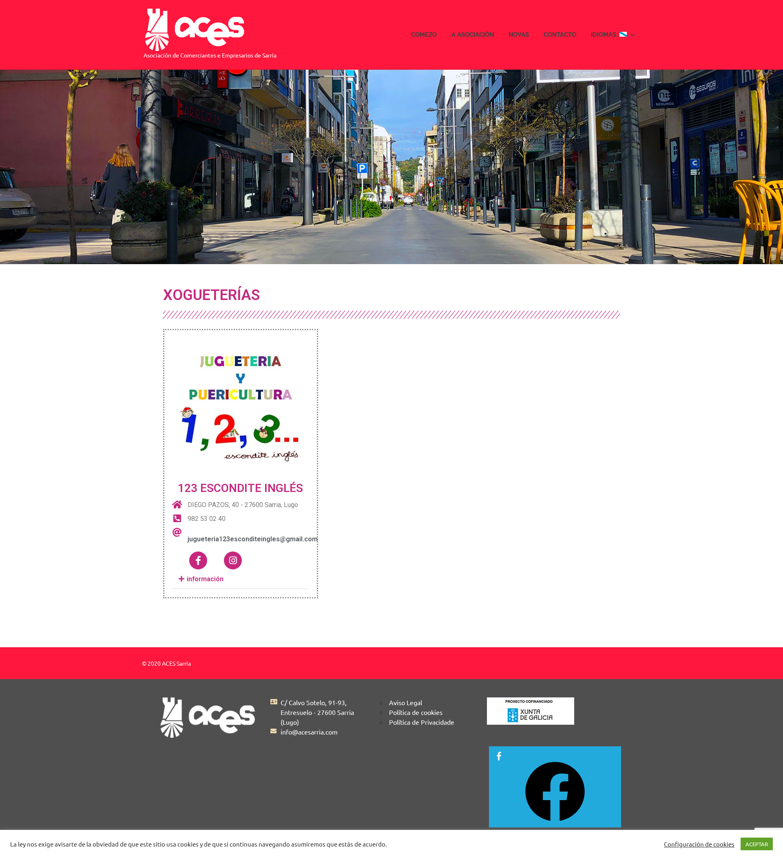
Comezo (424, 34)
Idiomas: (605, 34)
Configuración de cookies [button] (699, 844)
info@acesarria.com (309, 732)
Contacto (560, 34)
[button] (241, 579)
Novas (519, 34)
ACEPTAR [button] (756, 843)
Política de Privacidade (421, 722)
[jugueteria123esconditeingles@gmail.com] (177, 532)
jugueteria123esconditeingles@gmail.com (253, 539)
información (204, 579)
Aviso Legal (405, 702)
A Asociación (472, 34)
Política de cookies (415, 712)
